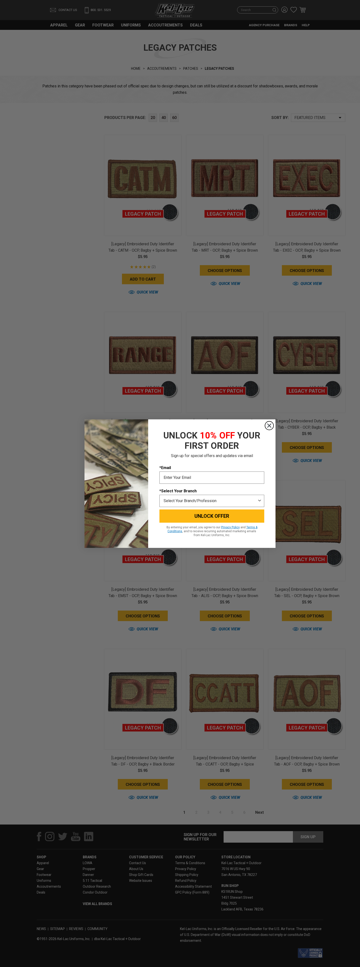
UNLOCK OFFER (211, 516)
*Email (165, 467)
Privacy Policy (230, 527)
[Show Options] (259, 501)
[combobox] (210, 501)
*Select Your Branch (178, 491)
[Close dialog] (269, 425)
